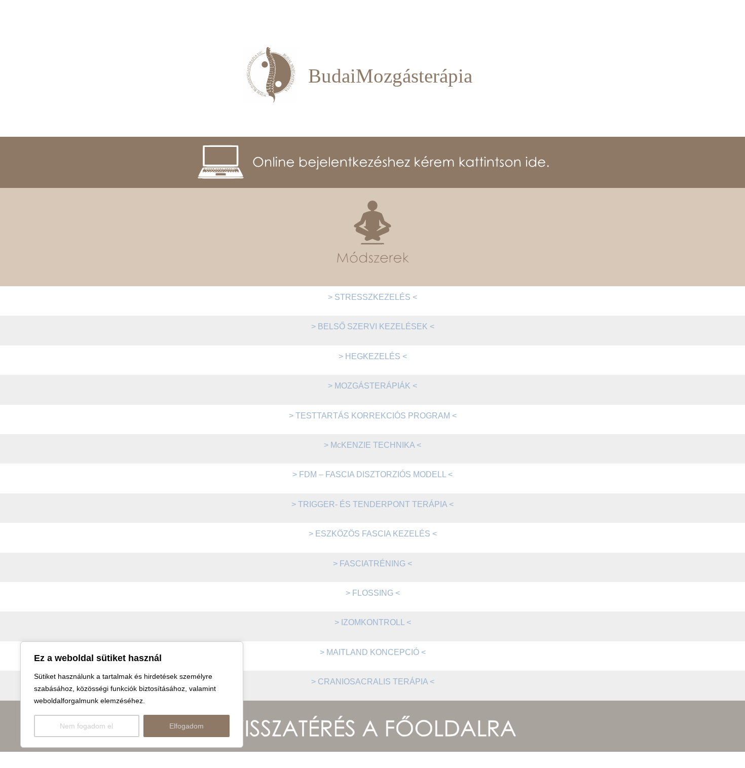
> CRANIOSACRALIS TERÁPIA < (372, 681)
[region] (131, 694)
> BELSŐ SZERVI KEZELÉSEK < (372, 326)
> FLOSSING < (373, 593)
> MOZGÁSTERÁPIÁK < (372, 385)
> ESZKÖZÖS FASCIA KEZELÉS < (373, 533)
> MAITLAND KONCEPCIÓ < (373, 652)
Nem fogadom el (86, 726)
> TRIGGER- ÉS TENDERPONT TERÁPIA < (372, 504)
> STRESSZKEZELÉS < (372, 297)
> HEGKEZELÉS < (373, 356)
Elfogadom (186, 726)
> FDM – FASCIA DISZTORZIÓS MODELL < (372, 474)
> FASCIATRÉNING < (372, 563)
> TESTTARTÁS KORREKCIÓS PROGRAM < (373, 415)
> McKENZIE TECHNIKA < (372, 445)
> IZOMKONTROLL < (372, 622)
